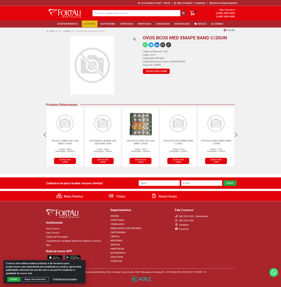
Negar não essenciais (35, 279)
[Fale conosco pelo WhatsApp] (273, 272)
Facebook (184, 229)
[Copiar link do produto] (168, 44)
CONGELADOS (117, 224)
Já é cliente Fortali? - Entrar (155, 3)
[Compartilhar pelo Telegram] (151, 44)
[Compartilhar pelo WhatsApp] (145, 44)
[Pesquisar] (183, 13)
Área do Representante (225, 3)
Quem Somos (52, 228)
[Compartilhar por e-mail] (162, 44)
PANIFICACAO (117, 248)
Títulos (120, 196)
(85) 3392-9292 (227, 16)
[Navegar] (45, 135)
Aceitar (13, 279)
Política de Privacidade (57, 236)
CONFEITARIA (117, 220)
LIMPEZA (114, 236)
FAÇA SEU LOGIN (157, 71)
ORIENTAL (115, 244)
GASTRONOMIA (118, 232)
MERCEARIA (116, 240)
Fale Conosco (53, 232)
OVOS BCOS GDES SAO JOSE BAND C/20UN (140, 142)
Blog (48, 245)
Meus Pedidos (73, 196)
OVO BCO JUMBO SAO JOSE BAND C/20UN (65, 142)
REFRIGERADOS (118, 253)
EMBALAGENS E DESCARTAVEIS (126, 228)
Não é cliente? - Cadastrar (191, 3)
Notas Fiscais (167, 196)
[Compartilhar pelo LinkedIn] (156, 44)
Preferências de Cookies (65, 279)
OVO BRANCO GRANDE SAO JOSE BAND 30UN (102, 142)
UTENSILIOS (116, 261)
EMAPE (157, 65)
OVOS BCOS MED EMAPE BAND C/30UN (216, 142)
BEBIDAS (114, 216)
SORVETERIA (116, 257)
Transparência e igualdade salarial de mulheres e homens (73, 241)
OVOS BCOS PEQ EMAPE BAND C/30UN (178, 142)
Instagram (184, 224)
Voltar (230, 30)
